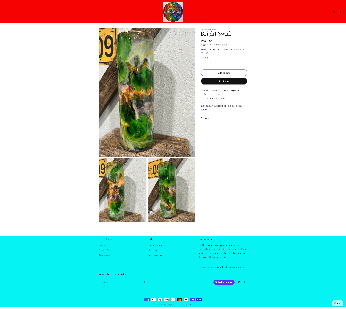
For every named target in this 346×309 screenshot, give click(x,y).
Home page (154, 250)
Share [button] (206, 118)
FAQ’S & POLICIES (157, 245)
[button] (6, 12)
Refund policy (105, 255)
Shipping (204, 45)
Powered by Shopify (184, 305)
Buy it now (224, 81)
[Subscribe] (144, 282)
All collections (155, 255)
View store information (214, 98)
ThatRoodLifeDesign (168, 305)
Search (102, 245)
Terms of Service (106, 250)
